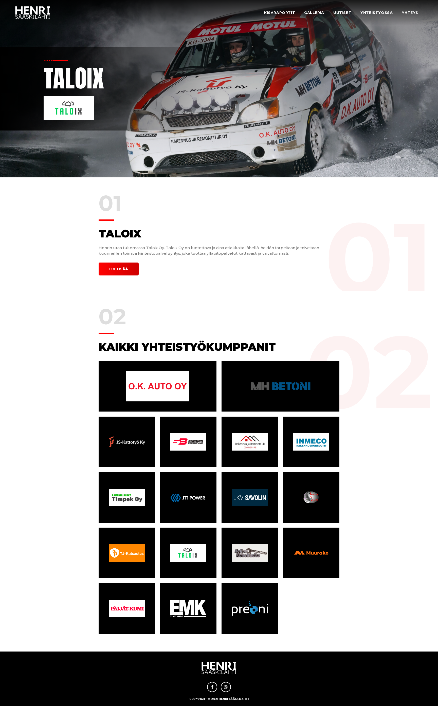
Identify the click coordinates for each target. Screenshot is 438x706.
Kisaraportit (279, 12)
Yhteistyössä (376, 12)
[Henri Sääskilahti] (32, 12)
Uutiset (342, 12)
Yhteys (410, 12)
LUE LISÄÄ (118, 269)
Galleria (314, 12)
